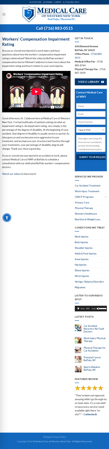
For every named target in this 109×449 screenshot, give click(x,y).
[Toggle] (106, 197)
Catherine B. (90, 414)
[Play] (78, 308)
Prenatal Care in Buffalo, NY (92, 359)
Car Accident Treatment (87, 185)
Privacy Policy (59, 437)
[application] (91, 308)
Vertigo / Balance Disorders (89, 281)
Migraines (80, 287)
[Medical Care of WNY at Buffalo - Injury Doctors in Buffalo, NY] (54, 14)
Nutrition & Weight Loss (87, 219)
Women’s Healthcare (86, 213)
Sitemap (47, 437)
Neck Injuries (81, 236)
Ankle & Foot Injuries (86, 253)
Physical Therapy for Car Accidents (95, 349)
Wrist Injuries (82, 276)
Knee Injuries (82, 259)
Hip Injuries (81, 264)
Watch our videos (11, 173)
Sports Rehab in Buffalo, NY (92, 368)
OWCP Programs (84, 196)
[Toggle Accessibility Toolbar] (7, 218)
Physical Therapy (84, 208)
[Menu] (4, 14)
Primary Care (82, 202)
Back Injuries (81, 242)
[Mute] (98, 308)
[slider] (102, 308)
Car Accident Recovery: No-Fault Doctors (94, 329)
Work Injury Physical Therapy (94, 339)
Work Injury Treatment (87, 191)
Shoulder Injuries (84, 247)
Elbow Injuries (82, 270)
